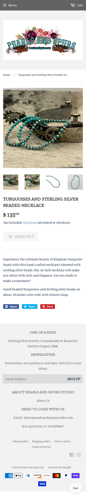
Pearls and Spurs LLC (32, 467)
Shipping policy (41, 441)
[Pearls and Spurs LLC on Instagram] (79, 455)
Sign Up (73, 379)
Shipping (29, 222)
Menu (12, 5)
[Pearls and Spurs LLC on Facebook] (72, 455)
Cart (79, 5)
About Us (43, 400)
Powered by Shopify (59, 467)
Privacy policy (62, 441)
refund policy (20, 441)
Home (6, 74)
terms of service (41, 446)
